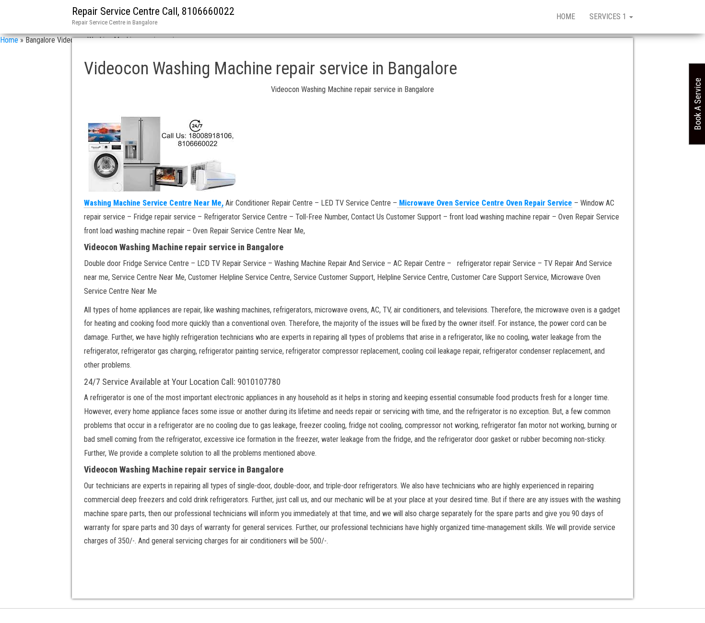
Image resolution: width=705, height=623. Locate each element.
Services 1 (608, 16)
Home (565, 16)
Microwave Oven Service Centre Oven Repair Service (484, 203)
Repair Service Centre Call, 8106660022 (153, 11)
